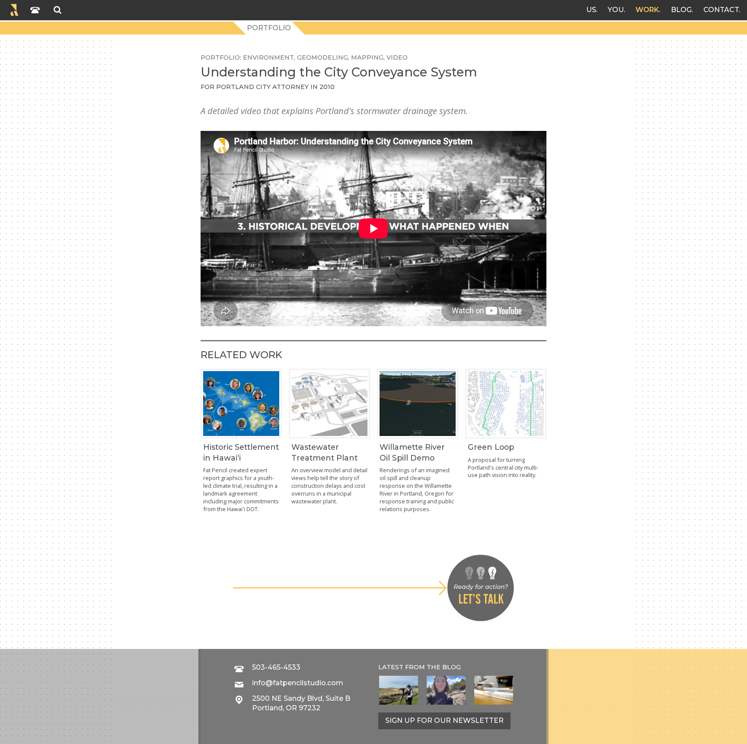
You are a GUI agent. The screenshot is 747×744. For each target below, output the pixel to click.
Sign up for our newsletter (444, 720)
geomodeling (322, 57)
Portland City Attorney (262, 87)
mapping (367, 57)
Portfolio (269, 28)
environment (268, 57)
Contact (721, 10)
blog (451, 667)
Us (591, 10)
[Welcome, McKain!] (398, 690)
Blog (681, 10)
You (616, 10)
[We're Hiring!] (493, 690)
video (397, 57)
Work (647, 10)
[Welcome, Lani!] (446, 690)
